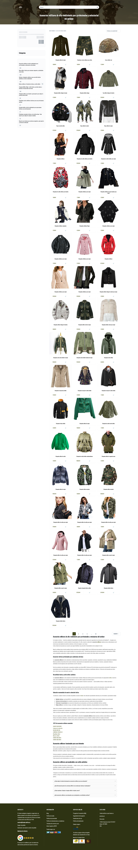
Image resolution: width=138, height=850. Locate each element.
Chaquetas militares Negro (84, 226)
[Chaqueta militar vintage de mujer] (60, 78)
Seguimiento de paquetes (111, 2)
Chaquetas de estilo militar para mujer (108, 158)
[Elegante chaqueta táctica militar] (84, 573)
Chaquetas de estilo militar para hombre (84, 158)
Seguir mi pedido (21, 825)
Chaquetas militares (60, 158)
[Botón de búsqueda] (97, 7)
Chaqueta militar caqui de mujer (108, 555)
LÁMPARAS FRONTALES (58, 732)
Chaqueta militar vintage (84, 93)
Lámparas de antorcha (57, 728)
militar (110, 677)
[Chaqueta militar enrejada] (84, 475)
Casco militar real (108, 60)
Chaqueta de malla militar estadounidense (84, 456)
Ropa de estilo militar (60, 126)
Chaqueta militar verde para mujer (108, 324)
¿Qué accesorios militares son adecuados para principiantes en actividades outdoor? (72, 795)
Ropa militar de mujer (108, 126)
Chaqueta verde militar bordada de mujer (84, 357)
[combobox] (68, 7)
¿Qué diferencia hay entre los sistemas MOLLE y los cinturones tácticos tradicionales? (72, 786)
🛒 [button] (65, 64)
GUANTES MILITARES (57, 726)
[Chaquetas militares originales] (60, 211)
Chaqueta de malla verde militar (108, 423)
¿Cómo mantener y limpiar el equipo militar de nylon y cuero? (67, 790)
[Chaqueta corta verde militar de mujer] (60, 343)
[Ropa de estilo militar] (60, 111)
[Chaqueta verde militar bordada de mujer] (84, 343)
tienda (81, 695)
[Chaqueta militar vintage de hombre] (60, 310)
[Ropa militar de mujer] (108, 111)
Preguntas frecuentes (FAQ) (79, 813)
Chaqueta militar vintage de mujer (60, 93)
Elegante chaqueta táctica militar (84, 588)
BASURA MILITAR (56, 730)
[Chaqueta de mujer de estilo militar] (84, 376)
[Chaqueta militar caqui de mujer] (108, 541)
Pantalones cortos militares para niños (84, 60)
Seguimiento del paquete (79, 816)
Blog (48, 813)
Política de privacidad (52, 818)
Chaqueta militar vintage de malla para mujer (108, 291)
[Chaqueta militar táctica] (108, 573)
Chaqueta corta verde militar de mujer (60, 357)
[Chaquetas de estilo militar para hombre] (84, 144)
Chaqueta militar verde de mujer (84, 324)
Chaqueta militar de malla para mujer (60, 522)
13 (95, 634)
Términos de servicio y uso (53, 823)
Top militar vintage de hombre (108, 93)
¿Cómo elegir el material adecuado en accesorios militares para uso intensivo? (70, 781)
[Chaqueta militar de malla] (60, 442)
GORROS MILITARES (57, 738)
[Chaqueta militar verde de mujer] (84, 310)
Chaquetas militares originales (60, 226)
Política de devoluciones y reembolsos (55, 821)
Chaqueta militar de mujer (61, 60)
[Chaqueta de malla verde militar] (108, 409)
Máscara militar (56, 736)
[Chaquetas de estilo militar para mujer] (108, 144)
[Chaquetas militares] (60, 144)
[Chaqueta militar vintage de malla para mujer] (108, 277)
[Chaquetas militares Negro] (84, 211)
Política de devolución (78, 821)
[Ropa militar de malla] (84, 111)
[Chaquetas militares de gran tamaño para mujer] (108, 177)
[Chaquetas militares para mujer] (84, 177)
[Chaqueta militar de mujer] (60, 45)
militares (99, 642)
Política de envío (50, 816)
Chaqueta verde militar (108, 357)
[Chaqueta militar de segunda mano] (108, 442)
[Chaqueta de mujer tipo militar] (60, 376)
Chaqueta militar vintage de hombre (60, 324)
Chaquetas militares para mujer (85, 191)
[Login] (113, 7)
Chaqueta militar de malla (61, 456)
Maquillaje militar (56, 734)
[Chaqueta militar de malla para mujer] (60, 508)
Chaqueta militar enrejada (85, 489)
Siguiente (116, 633)
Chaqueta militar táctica (108, 588)
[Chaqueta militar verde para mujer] (108, 310)
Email (119, 2)
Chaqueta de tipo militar (60, 423)
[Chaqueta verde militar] (108, 343)
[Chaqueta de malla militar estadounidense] (84, 442)
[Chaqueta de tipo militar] (60, 409)
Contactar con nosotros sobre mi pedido (26, 828)
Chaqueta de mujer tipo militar (60, 390)
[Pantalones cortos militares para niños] (84, 45)
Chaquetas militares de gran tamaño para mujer (109, 192)
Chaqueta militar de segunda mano (108, 456)
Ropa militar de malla (84, 126)
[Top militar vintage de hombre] (108, 78)
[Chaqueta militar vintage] (84, 78)
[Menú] (120, 7)
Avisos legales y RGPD (52, 826)
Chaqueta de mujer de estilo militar (84, 390)
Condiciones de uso (77, 818)
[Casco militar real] (108, 45)
